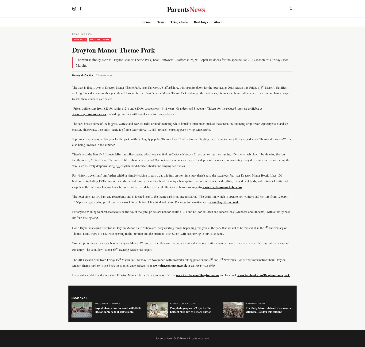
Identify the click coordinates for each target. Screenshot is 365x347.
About (218, 22)
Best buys (201, 22)
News (160, 22)
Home (146, 22)
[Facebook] (81, 9)
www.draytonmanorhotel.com (222, 187)
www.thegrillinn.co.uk (224, 202)
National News (100, 39)
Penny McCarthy (82, 75)
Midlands (86, 34)
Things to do (179, 22)
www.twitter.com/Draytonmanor (197, 275)
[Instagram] (74, 9)
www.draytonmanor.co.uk (89, 114)
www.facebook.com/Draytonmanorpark (263, 275)
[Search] (291, 9)
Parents (186, 9)
